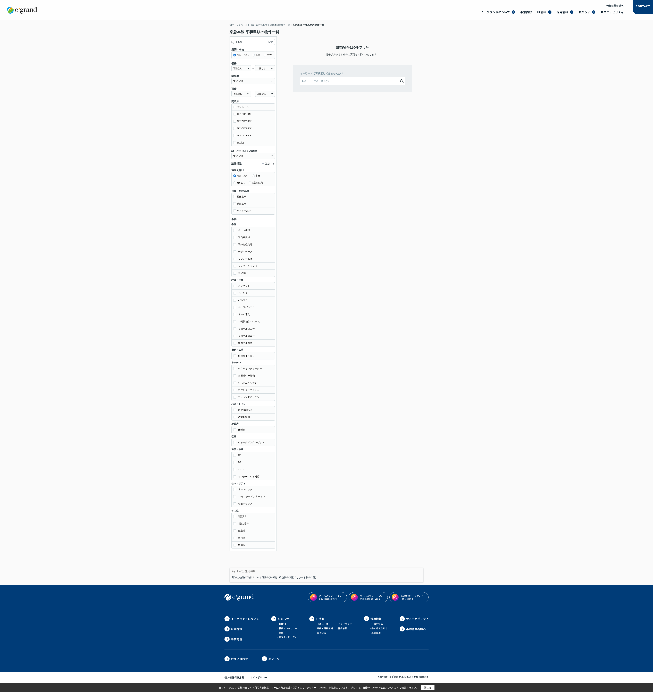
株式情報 (342, 628)
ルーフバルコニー (247, 307)
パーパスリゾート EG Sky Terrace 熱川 (330, 597)
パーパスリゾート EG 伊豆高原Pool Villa (371, 597)
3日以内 (241, 182)
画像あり (241, 196)
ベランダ (243, 293)
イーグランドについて (495, 12)
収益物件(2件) (286, 577)
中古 (269, 55)
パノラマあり (244, 210)
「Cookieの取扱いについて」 (383, 688)
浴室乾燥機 (244, 417)
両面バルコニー (246, 343)
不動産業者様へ (615, 5)
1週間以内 (257, 182)
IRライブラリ (345, 624)
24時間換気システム (249, 321)
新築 (257, 55)
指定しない (243, 55)
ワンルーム (243, 107)
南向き (241, 537)
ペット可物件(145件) (266, 577)
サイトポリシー (258, 677)
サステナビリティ (612, 12)
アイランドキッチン (248, 397)
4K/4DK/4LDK (244, 135)
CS (239, 455)
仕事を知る (377, 624)
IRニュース (322, 624)
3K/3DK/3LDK (244, 128)
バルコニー (244, 300)
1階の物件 (243, 523)
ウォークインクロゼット (251, 442)
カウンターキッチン (248, 390)
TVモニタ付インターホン (251, 496)
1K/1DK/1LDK (244, 114)
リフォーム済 (245, 258)
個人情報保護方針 (234, 677)
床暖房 (241, 429)
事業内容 (526, 12)
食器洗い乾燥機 (246, 375)
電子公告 (321, 632)
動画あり (241, 203)
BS (239, 462)
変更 (270, 42)
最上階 (241, 530)
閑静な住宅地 (245, 244)
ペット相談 (244, 230)
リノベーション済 (247, 266)
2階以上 (242, 516)
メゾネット (244, 285)
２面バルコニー (246, 328)
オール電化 (244, 314)
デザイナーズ (245, 251)
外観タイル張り (246, 355)
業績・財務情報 (325, 628)
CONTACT (643, 6)
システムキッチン (247, 382)
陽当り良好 (244, 237)
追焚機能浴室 (245, 409)
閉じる (427, 687)
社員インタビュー (288, 628)
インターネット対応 (248, 476)
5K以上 (240, 142)
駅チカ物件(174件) (242, 577)
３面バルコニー (246, 335)
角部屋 (241, 545)
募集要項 (376, 632)
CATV (241, 469)
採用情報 (562, 12)
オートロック (245, 489)
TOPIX (282, 624)
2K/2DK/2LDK (244, 121)
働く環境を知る (379, 628)
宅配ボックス (245, 503)
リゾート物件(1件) (306, 577)
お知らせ (584, 12)
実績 (281, 632)
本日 (257, 175)
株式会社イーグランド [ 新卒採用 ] (412, 597)
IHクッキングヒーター (250, 368)
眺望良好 (243, 273)
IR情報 (541, 12)
